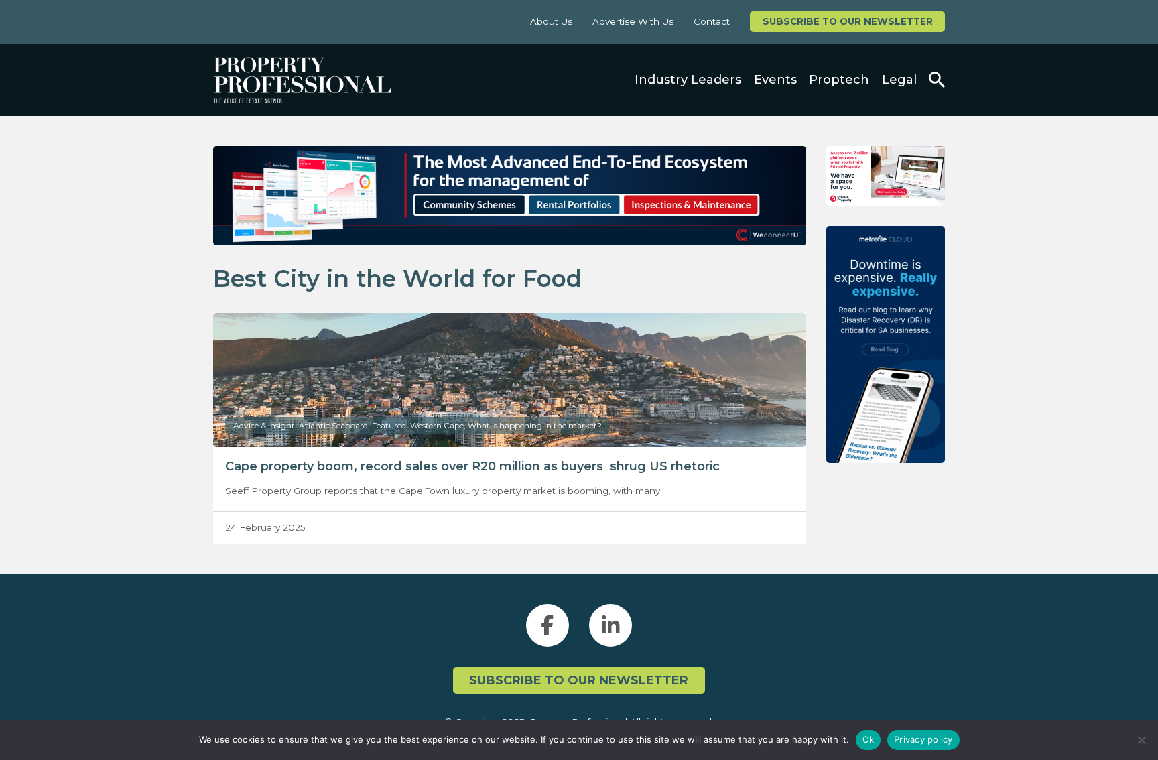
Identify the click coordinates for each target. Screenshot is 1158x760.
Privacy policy (923, 739)
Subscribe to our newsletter (848, 21)
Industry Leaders (688, 79)
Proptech (839, 79)
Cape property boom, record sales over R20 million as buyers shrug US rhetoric (472, 466)
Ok (868, 739)
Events (775, 79)
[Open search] (937, 79)
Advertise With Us (632, 21)
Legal (899, 79)
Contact (712, 21)
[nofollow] (885, 176)
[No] (1141, 740)
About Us (551, 21)
